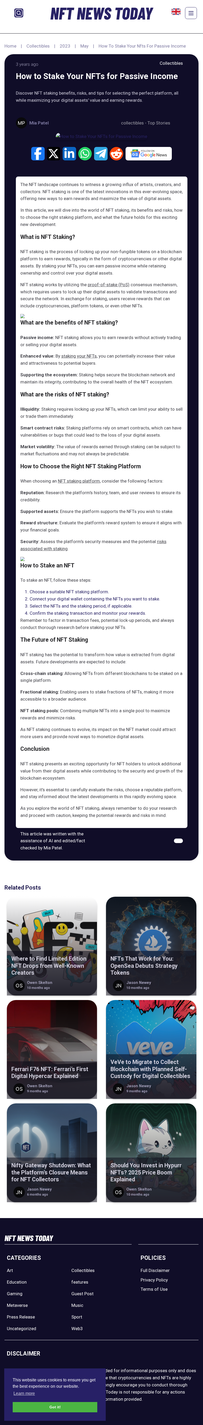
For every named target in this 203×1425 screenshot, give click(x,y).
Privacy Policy (154, 1280)
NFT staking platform (79, 481)
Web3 (77, 1328)
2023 (65, 46)
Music (77, 1305)
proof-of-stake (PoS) (109, 284)
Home (10, 46)
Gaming (14, 1293)
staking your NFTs (79, 356)
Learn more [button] (24, 1393)
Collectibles (38, 46)
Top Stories (158, 123)
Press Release (21, 1317)
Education (17, 1282)
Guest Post (82, 1293)
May (84, 46)
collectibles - (134, 123)
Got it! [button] (55, 1407)
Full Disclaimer (155, 1270)
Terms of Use (154, 1289)
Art (10, 1270)
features (79, 1282)
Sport (76, 1317)
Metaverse (17, 1305)
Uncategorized (21, 1328)
